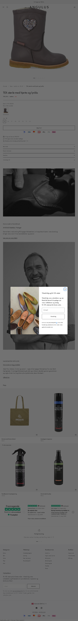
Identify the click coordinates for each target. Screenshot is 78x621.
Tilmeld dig (53, 316)
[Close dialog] (65, 289)
